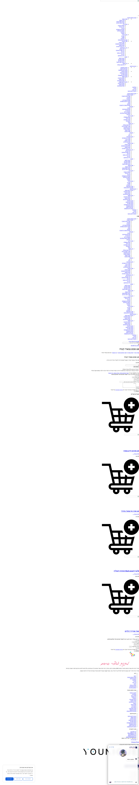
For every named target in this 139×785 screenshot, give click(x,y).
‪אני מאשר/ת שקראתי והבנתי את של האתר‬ (124, 389)
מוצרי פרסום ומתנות (131, 17)
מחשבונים (128, 121)
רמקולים (128, 114)
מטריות (123, 36)
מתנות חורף (124, 34)
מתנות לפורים (124, 74)
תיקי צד (123, 51)
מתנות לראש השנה (123, 81)
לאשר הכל (9, 778)
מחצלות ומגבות (121, 25)
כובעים (123, 33)
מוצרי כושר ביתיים (120, 23)
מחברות (128, 97)
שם (138, 375)
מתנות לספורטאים (120, 21)
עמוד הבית (136, 352)
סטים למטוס (122, 45)
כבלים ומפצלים (127, 117)
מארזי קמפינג (127, 140)
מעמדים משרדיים (126, 100)
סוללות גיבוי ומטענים (120, 43)
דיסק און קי (127, 110)
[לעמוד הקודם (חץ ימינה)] (138, 763)
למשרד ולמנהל (130, 94)
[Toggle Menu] (138, 15)
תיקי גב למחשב (121, 55)
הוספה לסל (136, 366)
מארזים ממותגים (121, 80)
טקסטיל (131, 132)
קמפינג (126, 57)
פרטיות (137, 388)
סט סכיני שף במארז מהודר (130, 511)
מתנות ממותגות (129, 136)
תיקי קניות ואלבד (121, 53)
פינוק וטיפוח (122, 20)
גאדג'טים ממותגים (126, 109)
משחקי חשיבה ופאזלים (125, 101)
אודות (134, 88)
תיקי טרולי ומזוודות (120, 46)
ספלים (123, 37)
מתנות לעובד (122, 79)
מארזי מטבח (127, 130)
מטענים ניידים (127, 111)
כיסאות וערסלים (121, 30)
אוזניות (128, 107)
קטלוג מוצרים (130, 352)
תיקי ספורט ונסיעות (120, 50)
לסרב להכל (18, 778)
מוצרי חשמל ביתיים (126, 126)
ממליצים (134, 87)
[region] (19, 773)
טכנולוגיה (131, 106)
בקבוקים (123, 32)
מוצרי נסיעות (124, 41)
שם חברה (136, 377)
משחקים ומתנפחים (120, 29)
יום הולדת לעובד (123, 68)
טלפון (137, 378)
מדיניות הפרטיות (119, 389)
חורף (129, 135)
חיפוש (137, 342)
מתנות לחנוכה (124, 71)
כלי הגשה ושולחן (121, 64)
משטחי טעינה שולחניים (125, 113)
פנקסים (128, 104)
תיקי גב (123, 54)
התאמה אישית (28, 778)
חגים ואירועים (133, 66)
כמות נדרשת (136, 381)
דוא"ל (137, 380)
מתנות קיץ (125, 24)
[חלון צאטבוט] (123, 764)
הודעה (137, 387)
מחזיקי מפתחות (127, 119)
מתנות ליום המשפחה (122, 70)
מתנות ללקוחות (121, 78)
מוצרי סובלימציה (129, 186)
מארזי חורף (127, 139)
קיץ (129, 134)
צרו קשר (134, 89)
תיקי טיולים (122, 49)
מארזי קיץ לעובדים (126, 138)
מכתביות (128, 98)
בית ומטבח (125, 63)
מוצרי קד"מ (130, 115)
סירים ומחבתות (127, 127)
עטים (129, 102)
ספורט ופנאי (124, 19)
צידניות (123, 28)
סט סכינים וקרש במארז (131, 451)
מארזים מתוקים (126, 141)
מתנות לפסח (124, 76)
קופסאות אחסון (127, 128)
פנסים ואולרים (121, 59)
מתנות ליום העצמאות (122, 75)
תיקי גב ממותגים (123, 47)
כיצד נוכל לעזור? (135, 646)
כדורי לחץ (128, 118)
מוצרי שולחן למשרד (126, 96)
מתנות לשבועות (124, 67)
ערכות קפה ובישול (120, 62)
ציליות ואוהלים (121, 60)
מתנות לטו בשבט (123, 72)
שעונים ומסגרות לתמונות (125, 105)
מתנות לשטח (122, 58)
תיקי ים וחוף (122, 26)
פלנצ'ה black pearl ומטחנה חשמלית (126, 571)
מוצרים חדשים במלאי (122, 40)
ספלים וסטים (127, 131)
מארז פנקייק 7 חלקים (132, 631)
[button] (69, 216)
